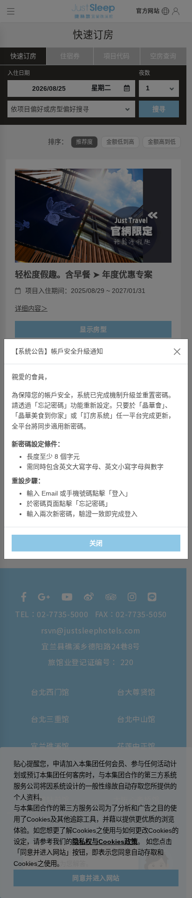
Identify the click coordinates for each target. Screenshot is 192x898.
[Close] (177, 352)
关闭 (96, 543)
